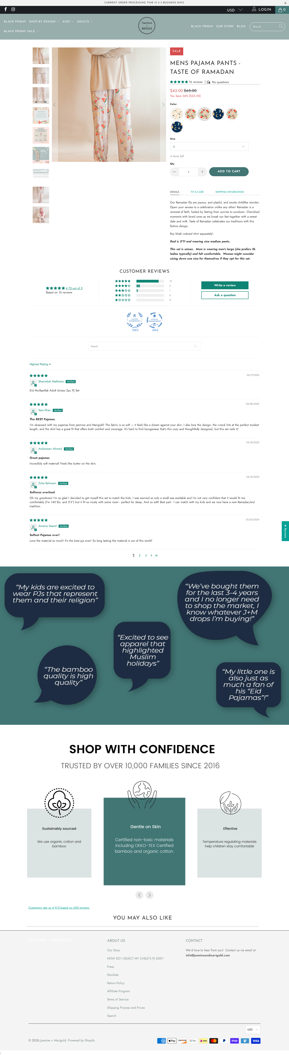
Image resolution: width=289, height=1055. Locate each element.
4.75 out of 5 (74, 288)
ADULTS (83, 21)
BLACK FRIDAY (15, 21)
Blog (241, 26)
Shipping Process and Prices (126, 1007)
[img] (39, 376)
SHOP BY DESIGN (43, 21)
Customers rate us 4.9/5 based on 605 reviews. (59, 908)
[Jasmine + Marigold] (146, 27)
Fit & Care (197, 192)
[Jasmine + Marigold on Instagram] (13, 9)
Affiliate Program (118, 991)
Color (173, 104)
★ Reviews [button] (285, 531)
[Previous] (55, 104)
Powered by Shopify (81, 1040)
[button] (179, 82)
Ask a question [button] (225, 295)
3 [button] (146, 555)
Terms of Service (118, 999)
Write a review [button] (225, 285)
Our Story (225, 26)
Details (174, 192)
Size (172, 139)
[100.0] (135, 320)
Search (111, 1015)
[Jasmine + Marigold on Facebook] (5, 9)
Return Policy (115, 983)
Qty (172, 164)
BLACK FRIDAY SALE (20, 31)
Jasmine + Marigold (53, 1040)
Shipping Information (229, 192)
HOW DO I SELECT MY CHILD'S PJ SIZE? (135, 958)
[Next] (163, 104)
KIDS (67, 21)
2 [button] (140, 555)
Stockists (112, 974)
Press (110, 966)
